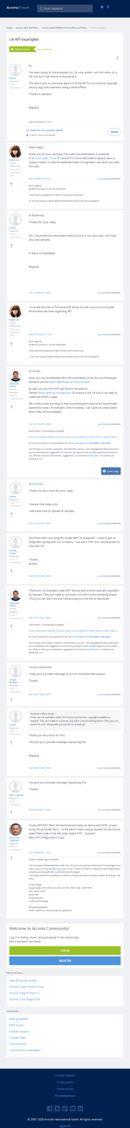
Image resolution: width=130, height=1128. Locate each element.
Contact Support (65, 1075)
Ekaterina (14, 159)
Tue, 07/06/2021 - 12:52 (40, 852)
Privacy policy (65, 1082)
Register (65, 961)
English (102, 7)
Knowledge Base (80, 443)
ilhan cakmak (16, 794)
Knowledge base (65, 1096)
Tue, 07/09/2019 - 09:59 (40, 292)
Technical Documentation (25, 1050)
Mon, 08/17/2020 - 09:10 (40, 694)
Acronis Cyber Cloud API (46, 158)
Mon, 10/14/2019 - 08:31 (40, 523)
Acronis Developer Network (42, 436)
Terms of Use (65, 1089)
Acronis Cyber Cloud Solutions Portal (75, 436)
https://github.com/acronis (54, 393)
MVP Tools (16, 1025)
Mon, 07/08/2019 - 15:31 (40, 178)
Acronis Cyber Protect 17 (24, 993)
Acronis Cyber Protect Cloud (26, 987)
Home (10, 27)
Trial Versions (17, 1044)
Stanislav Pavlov (14, 385)
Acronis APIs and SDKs (27, 27)
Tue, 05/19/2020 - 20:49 (40, 575)
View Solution (44, 49)
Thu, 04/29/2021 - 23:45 (40, 809)
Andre (12, 78)
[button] (89, 9)
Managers (95, 455)
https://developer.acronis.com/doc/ (69, 382)
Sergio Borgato (13, 681)
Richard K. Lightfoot (14, 839)
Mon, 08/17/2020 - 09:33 (40, 767)
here (41, 458)
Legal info (65, 1126)
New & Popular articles (23, 980)
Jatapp (59, 868)
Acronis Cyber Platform (106, 436)
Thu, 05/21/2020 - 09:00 (40, 617)
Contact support (19, 1031)
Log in (108, 7)
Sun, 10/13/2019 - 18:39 (40, 424)
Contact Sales (17, 1038)
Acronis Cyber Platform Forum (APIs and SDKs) (63, 27)
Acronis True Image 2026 (24, 999)
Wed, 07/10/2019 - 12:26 (40, 334)
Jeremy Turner (13, 551)
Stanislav (37, 484)
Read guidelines (19, 1019)
